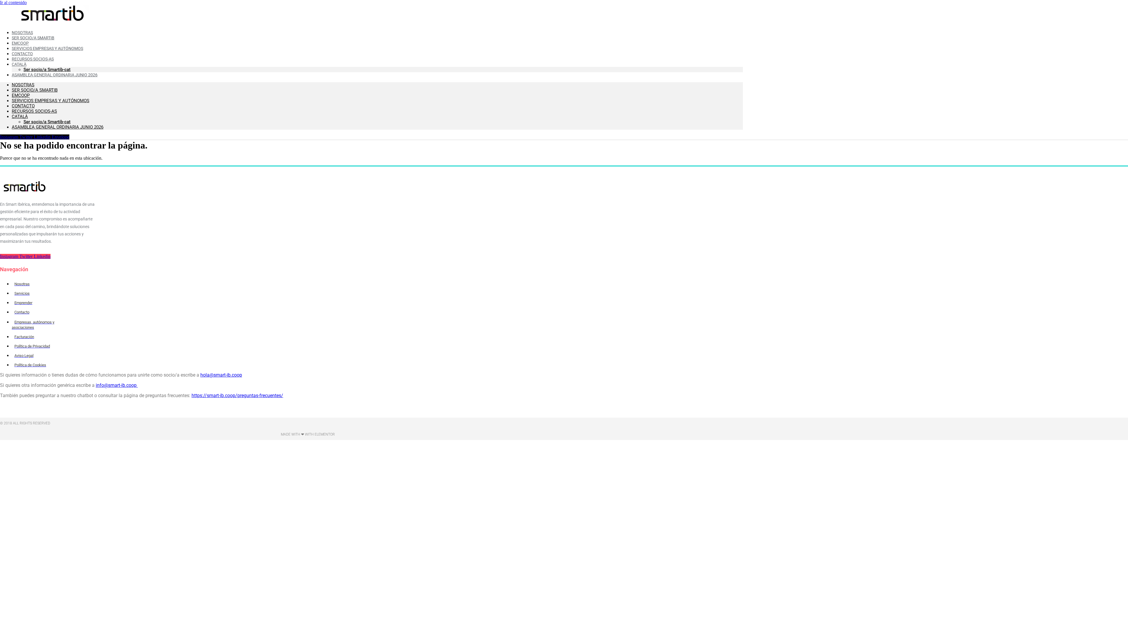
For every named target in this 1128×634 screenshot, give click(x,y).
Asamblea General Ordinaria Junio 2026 (55, 74)
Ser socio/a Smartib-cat (47, 121)
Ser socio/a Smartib (35, 90)
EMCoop (21, 95)
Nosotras (23, 84)
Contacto (23, 106)
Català (20, 116)
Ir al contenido (13, 2)
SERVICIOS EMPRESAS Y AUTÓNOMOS (50, 100)
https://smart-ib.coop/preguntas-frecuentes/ (237, 395)
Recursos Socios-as (33, 59)
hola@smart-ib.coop (221, 375)
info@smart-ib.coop (117, 385)
